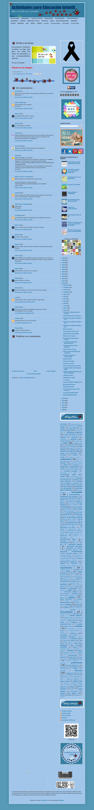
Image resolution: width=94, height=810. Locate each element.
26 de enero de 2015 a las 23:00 (23, 219)
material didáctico (76, 615)
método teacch (67, 619)
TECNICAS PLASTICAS (37, 18)
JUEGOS (33, 23)
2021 (63, 269)
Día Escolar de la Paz (71, 524)
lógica (72, 606)
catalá (78, 457)
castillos (71, 457)
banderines (71, 445)
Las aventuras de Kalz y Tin (71, 331)
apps (69, 430)
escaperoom (77, 556)
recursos (78, 671)
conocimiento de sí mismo (69, 473)
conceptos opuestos (77, 469)
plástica (80, 650)
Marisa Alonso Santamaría (22, 204)
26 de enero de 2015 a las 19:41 (23, 199)
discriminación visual (68, 539)
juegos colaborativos (66, 599)
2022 (63, 267)
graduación (79, 578)
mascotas (63, 615)
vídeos (74, 693)
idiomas (62, 590)
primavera (63, 657)
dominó (76, 542)
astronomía (63, 439)
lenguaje (18, 73)
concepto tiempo (74, 467)
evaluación (74, 563)
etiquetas (63, 563)
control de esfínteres (66, 478)
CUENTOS (39, 23)
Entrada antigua (51, 371)
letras (77, 604)
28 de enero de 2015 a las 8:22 (23, 273)
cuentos (63, 485)
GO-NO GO (70, 578)
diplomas (76, 535)
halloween (64, 584)
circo (78, 459)
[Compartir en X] (37, 74)
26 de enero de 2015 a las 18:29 (23, 150)
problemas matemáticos (73, 660)
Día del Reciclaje (72, 521)
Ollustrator (44, 800)
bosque (78, 448)
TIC (72, 688)
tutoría (73, 689)
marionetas (76, 613)
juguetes (79, 599)
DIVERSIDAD (74, 20)
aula (65, 443)
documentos (64, 542)
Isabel (17, 155)
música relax (68, 626)
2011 (63, 405)
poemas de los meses (70, 652)
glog (61, 578)
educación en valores (74, 548)
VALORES (13, 23)
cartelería (75, 455)
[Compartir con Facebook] (39, 74)
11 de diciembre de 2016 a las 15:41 (25, 302)
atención (74, 439)
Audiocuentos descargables (71, 333)
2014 (63, 398)
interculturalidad (64, 593)
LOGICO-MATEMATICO (72, 18)
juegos (72, 597)
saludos (75, 678)
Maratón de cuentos (65, 613)
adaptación (63, 425)
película (75, 647)
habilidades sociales (75, 583)
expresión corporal (65, 569)
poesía (23, 73)
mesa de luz (79, 617)
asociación (74, 437)
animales (63, 429)
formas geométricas (65, 576)
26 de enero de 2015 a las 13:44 (23, 108)
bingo (74, 446)
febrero (65, 308)
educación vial (78, 555)
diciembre (66, 285)
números (73, 633)
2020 (63, 271)
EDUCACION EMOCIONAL (62, 20)
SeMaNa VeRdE (77, 681)
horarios (69, 586)
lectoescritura (65, 602)
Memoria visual (67, 359)
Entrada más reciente (18, 371)
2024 (63, 262)
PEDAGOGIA (20, 23)
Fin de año (74, 573)
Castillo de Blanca (67, 711)
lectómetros (77, 602)
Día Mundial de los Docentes (75, 530)
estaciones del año (72, 560)
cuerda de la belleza (76, 485)
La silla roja (66, 380)
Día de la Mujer (78, 507)
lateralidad (76, 600)
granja (74, 581)
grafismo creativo (76, 579)
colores (65, 464)
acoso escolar (76, 424)
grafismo (66, 579)
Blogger (61, 800)
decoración (67, 488)
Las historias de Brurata (68, 720)
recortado (63, 670)
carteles (62, 457)
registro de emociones (72, 673)
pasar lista (77, 642)
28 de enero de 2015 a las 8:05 (23, 250)
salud (68, 678)
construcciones (74, 476)
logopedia (79, 606)
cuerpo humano (67, 486)
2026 (63, 258)
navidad (78, 626)
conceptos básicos (65, 469)
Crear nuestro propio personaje (72, 365)
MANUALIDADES (49, 18)
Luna (62, 609)
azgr (16, 297)
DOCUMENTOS (14, 20)
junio (64, 298)
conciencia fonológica (71, 471)
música (79, 624)
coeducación (76, 461)
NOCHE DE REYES (68, 386)
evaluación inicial (75, 565)
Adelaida (17, 91)
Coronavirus (75, 479)
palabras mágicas (68, 642)
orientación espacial (76, 638)
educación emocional (74, 546)
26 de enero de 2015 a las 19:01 (23, 187)
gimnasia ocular (76, 576)
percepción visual (65, 648)
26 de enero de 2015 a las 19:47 (23, 210)
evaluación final (64, 565)
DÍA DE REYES (67, 514)
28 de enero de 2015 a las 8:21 (23, 263)
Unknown (18, 192)
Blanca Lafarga (19, 102)
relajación (71, 674)
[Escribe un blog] (35, 74)
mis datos (46, 23)
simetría (66, 682)
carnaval (63, 455)
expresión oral (78, 569)
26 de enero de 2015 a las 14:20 (23, 118)
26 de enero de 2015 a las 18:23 (23, 140)
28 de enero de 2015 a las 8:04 (23, 229)
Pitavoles (64, 717)
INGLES (52, 20)
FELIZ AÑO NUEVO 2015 (70, 395)
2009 (63, 409)
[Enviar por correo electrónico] (34, 74)
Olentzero (76, 635)
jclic (61, 595)
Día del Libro (78, 514)
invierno (75, 593)
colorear (63, 463)
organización (63, 638)
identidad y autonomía (69, 588)
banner (80, 445)
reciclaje (76, 668)
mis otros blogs (75, 23)
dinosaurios (64, 535)
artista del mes (76, 436)
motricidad (74, 622)
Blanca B (17, 113)
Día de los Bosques (69, 511)
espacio (73, 558)
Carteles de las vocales (69, 349)
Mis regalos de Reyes (69, 384)
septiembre (66, 292)
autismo (76, 443)
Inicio (35, 371)
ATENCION (22, 20)
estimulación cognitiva (68, 562)
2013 (63, 400)
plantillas (70, 650)
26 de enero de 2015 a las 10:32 (23, 97)
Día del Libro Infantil (69, 516)
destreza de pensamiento (67, 498)
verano (63, 693)
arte (81, 434)
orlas (65, 640)
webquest (77, 695)
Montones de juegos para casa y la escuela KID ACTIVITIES (75, 224)
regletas (62, 674)
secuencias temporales (73, 679)
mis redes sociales (55, 23)
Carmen (17, 133)
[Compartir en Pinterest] (40, 74)
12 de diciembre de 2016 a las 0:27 (24, 313)
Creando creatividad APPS (70, 392)
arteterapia (66, 436)
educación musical (72, 553)
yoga (61, 696)
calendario (63, 449)
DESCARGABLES (15, 18)
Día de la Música (67, 509)
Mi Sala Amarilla (66, 713)
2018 (63, 276)
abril (64, 303)
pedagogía (64, 645)
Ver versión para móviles (34, 373)
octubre (65, 289)
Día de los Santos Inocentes (74, 512)
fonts (77, 574)
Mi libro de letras (67, 329)
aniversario (73, 429)
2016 (63, 281)
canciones (74, 453)
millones (75, 619)
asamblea (63, 437)
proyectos (63, 667)
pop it (72, 653)
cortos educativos (66, 481)
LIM (61, 606)
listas (65, 606)
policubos (66, 653)
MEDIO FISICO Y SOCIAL (33, 20)
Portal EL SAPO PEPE (74, 184)
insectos (80, 590)
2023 (63, 265)
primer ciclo (72, 657)
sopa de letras (66, 684)
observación (64, 635)
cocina (68, 461)
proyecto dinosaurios (73, 665)
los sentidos (76, 607)
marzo (65, 305)
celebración (65, 459)
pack (81, 640)
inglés (70, 590)
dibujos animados (74, 534)
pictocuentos (76, 648)
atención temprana (66, 441)
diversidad (63, 541)
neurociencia (71, 628)
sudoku (75, 684)
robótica (66, 676)
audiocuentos (78, 441)
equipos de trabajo (67, 556)
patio (70, 643)
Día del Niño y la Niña (70, 519)
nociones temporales (74, 630)
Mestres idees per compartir (23, 176)
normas (72, 632)
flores (71, 574)
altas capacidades (74, 427)
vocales (62, 695)
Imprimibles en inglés (69, 377)
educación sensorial (65, 555)
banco (62, 445)
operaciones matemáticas (68, 637)
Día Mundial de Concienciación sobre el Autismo (71, 529)
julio (64, 296)
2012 (63, 403)
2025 (63, 260)
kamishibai (67, 600)
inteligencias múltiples (71, 591)
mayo (65, 301)
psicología (74, 667)
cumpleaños (78, 486)
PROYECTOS (45, 20)
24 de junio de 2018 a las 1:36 (23, 322)
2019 (63, 274)
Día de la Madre (66, 507)
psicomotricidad (64, 668)
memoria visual (69, 617)
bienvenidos (67, 446)
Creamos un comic (68, 363)
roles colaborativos (75, 676)
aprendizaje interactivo (74, 432)
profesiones (63, 663)
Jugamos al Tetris (68, 375)
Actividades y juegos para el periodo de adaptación (73, 171)
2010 (63, 407)
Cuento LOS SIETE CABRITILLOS (72, 382)
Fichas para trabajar (68, 361)
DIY (74, 541)
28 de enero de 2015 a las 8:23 (23, 282)
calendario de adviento (66, 451)
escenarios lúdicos (64, 558)
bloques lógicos (70, 448)
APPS (27, 23)
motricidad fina (66, 624)
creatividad (79, 481)
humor (77, 586)
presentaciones (73, 655)
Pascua (62, 643)
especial (80, 558)
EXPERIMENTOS (25, 18)
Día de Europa (71, 503)
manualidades (67, 612)
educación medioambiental (71, 551)
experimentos (67, 568)
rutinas (62, 678)
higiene (74, 584)
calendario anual (74, 449)
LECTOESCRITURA (59, 18)
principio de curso (76, 659)
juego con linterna (70, 595)
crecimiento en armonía (71, 483)
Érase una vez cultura (69, 336)
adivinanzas (72, 425)
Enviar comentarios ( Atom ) (27, 377)
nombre (62, 632)
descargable (76, 492)
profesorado (29, 73)
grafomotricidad (64, 581)
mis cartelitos (65, 23)
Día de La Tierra (77, 509)
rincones (79, 674)
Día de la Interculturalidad (76, 506)
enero (65, 310)
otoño (73, 640)
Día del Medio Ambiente (75, 517)
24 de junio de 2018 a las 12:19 (23, 332)
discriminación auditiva (68, 537)
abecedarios (64, 424)
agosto (65, 294)
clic (61, 461)
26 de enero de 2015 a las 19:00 (23, 171)
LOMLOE (66, 607)
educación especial (72, 550)
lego (61, 604)
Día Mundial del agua (68, 532)
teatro (72, 686)
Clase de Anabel (66, 715)
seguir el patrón (65, 681)
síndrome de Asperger (76, 682)
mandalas (73, 609)
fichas (68, 571)
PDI (76, 643)
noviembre (66, 287)
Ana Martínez (19, 215)
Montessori (71, 620)
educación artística (75, 544)
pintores (62, 650)
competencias (76, 464)
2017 (63, 278)
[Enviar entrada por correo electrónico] (25, 71)
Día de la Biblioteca (73, 504)
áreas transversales (70, 434)
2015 (63, 283)
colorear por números (76, 463)
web (69, 695)
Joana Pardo (18, 146)
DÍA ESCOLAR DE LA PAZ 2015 (72, 315)
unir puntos (75, 691)
